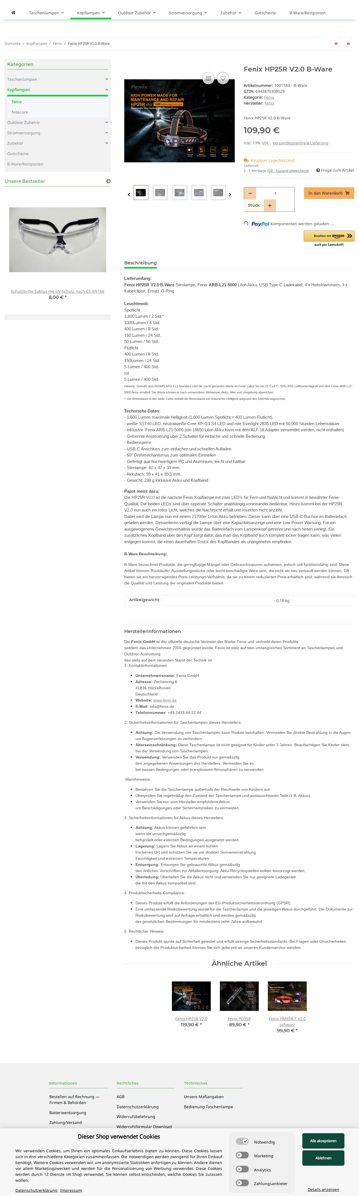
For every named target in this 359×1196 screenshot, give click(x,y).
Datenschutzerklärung (138, 1106)
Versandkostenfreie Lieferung (300, 143)
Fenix (269, 97)
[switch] (242, 1141)
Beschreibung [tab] (140, 263)
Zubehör (15, 143)
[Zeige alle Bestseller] (108, 181)
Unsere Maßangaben (204, 1096)
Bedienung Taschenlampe (208, 1106)
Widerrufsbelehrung (136, 1116)
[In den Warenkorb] (128, 62)
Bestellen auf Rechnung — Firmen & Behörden (74, 1099)
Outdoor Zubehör (23, 122)
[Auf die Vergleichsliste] (208, 78)
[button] (329, 239)
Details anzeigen (323, 1189)
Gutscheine (18, 153)
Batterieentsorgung (67, 1112)
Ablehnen (324, 1157)
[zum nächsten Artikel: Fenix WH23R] (348, 44)
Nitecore (20, 112)
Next (230, 194)
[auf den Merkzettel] (223, 78)
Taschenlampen (22, 79)
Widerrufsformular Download (144, 1126)
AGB (121, 1096)
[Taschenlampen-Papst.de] (13, 12)
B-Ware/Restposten (25, 164)
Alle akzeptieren (323, 1140)
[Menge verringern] (250, 193)
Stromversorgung (23, 132)
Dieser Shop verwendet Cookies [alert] (119, 1136)
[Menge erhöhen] (270, 205)
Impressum (71, 1190)
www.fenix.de (165, 700)
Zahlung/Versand (65, 1122)
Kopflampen (18, 89)
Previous (129, 194)
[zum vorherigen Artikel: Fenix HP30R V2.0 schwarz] (336, 44)
